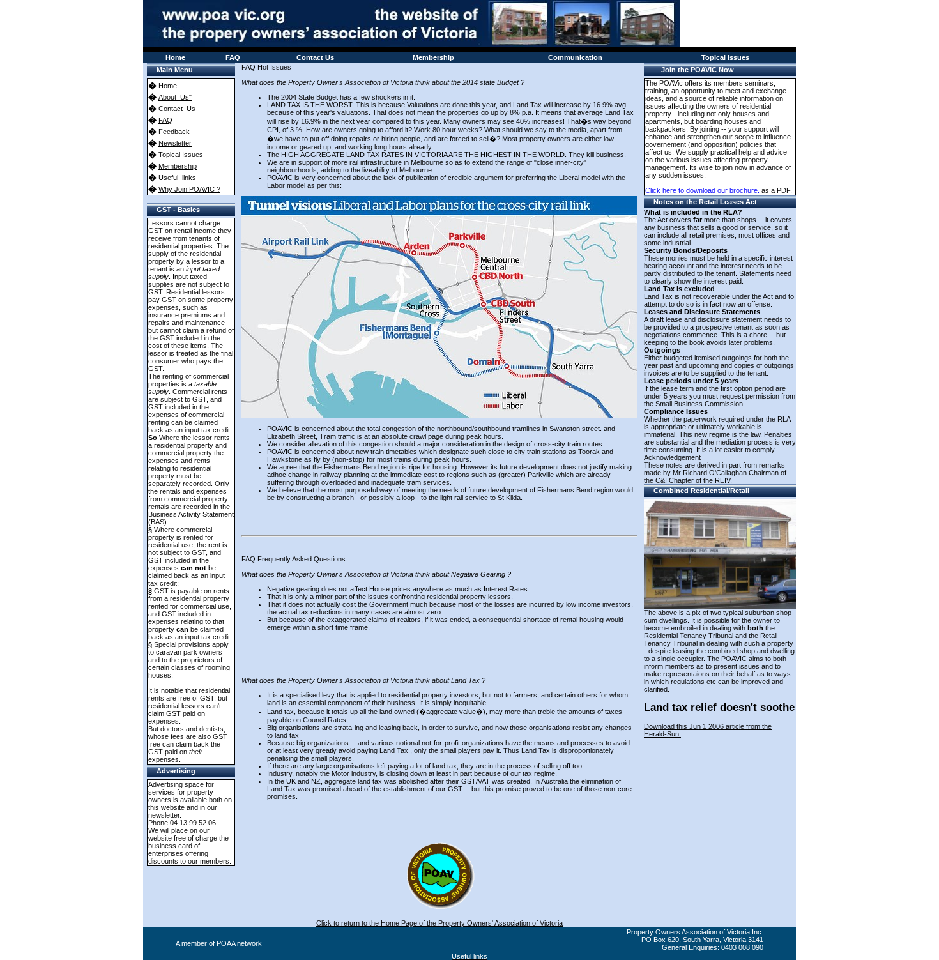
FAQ (165, 120)
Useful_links (177, 177)
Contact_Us (176, 108)
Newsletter (175, 143)
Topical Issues (180, 154)
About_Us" (175, 97)
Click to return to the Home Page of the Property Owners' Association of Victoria (439, 923)
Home (167, 85)
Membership (177, 166)
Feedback (174, 131)
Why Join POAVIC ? (189, 189)
